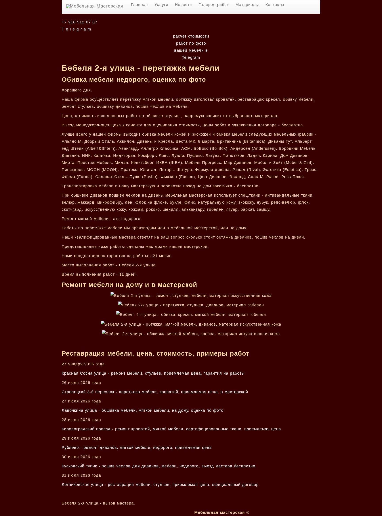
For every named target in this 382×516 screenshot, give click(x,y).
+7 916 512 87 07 (79, 22)
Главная (139, 4)
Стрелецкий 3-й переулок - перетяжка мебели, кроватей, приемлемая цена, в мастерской (155, 392)
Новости (183, 4)
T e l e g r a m (76, 29)
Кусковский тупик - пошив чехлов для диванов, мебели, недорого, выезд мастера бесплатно (158, 466)
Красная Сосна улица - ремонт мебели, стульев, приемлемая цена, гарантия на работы (153, 373)
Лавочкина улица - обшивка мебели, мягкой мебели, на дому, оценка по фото (142, 410)
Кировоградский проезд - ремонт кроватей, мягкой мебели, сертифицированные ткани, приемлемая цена (171, 429)
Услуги (161, 4)
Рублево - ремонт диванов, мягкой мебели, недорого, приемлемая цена (137, 447)
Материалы (247, 4)
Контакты (274, 4)
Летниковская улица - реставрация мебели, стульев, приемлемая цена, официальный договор (160, 484)
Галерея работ (214, 4)
